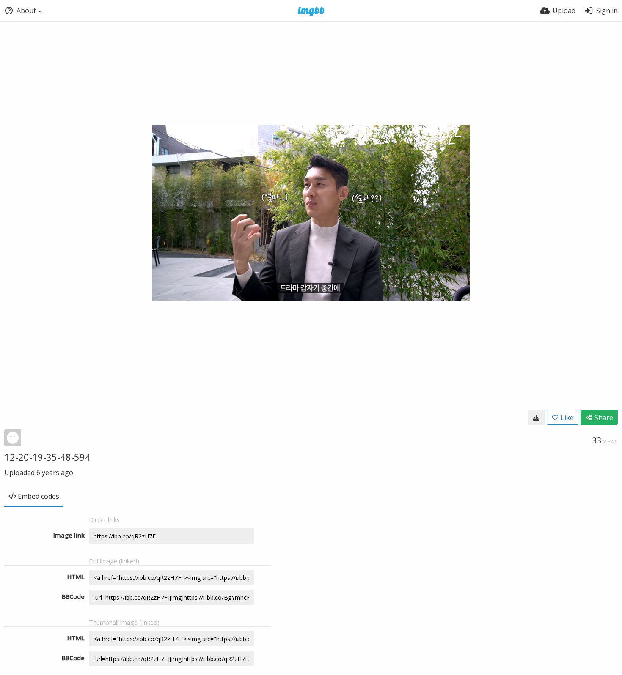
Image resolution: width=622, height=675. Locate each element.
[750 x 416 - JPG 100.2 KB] (536, 417)
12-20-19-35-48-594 (47, 457)
